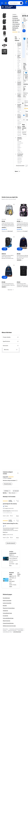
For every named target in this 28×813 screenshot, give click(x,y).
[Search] (21, 3)
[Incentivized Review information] (11, 512)
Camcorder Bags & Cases (8, 618)
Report (17, 515)
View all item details (20, 165)
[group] (18, 32)
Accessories (5, 615)
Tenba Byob (5, 610)
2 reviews (9, 478)
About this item (7, 332)
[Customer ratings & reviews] (18, 472)
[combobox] (15, 3)
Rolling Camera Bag (7, 600)
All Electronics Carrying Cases (9, 625)
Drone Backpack (6, 598)
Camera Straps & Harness (8, 623)
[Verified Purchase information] (14, 501)
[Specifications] (18, 341)
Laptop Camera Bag (7, 603)
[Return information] (23, 28)
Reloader (5, 605)
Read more (5, 532)
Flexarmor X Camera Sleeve (9, 608)
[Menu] (2, 3)
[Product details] (18, 337)
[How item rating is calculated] (16, 480)
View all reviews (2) (11, 543)
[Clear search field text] (19, 3)
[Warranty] (17, 349)
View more (10, 289)
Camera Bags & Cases (7, 613)
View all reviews (7, 483)
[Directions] (18, 345)
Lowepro (14, 14)
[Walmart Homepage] (6, 3)
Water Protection (6, 620)
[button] (16, 38)
